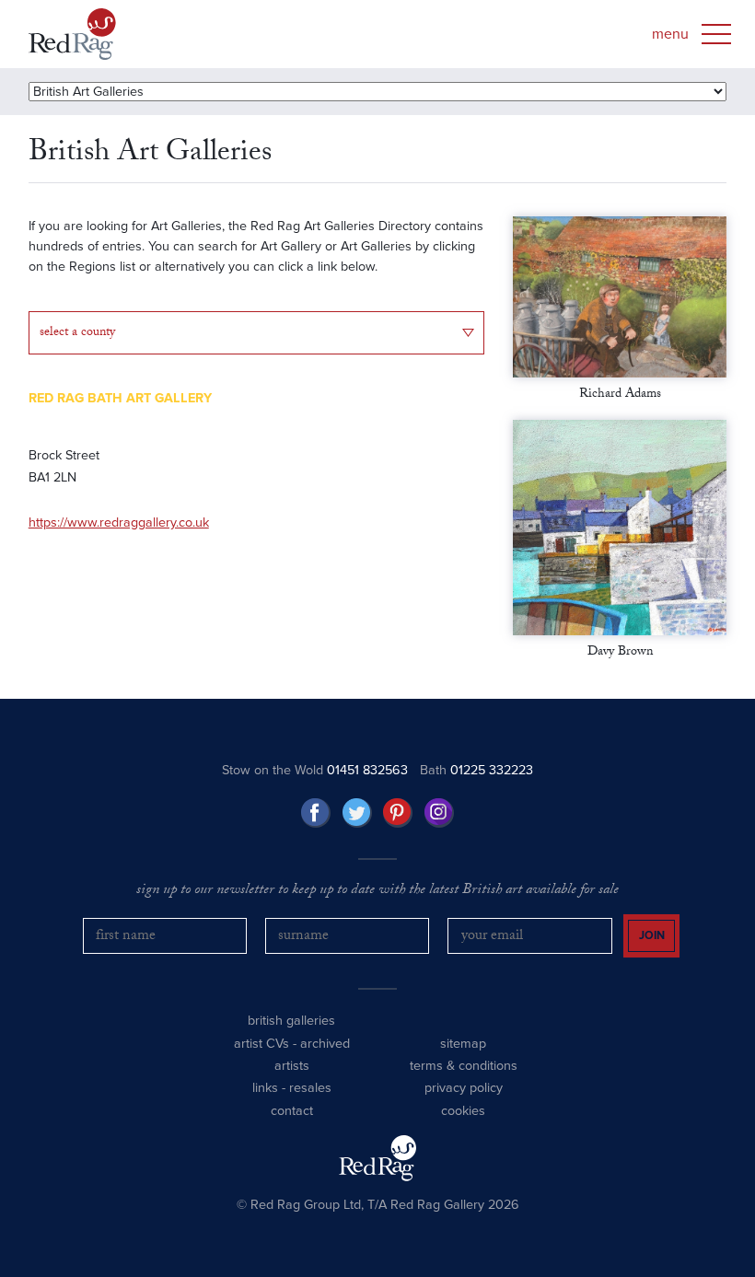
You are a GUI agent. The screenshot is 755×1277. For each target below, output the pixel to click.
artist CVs (261, 1043)
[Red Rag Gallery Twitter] (357, 813)
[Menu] (716, 34)
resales (310, 1088)
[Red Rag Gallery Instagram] (439, 813)
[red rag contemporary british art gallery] (72, 34)
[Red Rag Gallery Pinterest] (397, 813)
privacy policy (463, 1088)
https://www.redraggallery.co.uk (119, 522)
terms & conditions (463, 1066)
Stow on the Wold (315, 770)
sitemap (463, 1043)
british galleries (291, 1020)
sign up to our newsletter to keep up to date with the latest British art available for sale (377, 891)
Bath (476, 770)
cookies (463, 1111)
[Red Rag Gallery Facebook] (316, 813)
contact (292, 1111)
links (265, 1088)
